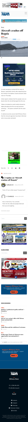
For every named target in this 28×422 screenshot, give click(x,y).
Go (25, 252)
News (2, 27)
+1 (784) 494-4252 (14, 385)
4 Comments (4, 313)
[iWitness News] (14, 373)
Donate (13, 292)
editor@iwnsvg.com (14, 388)
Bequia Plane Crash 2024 (7, 173)
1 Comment (4, 321)
